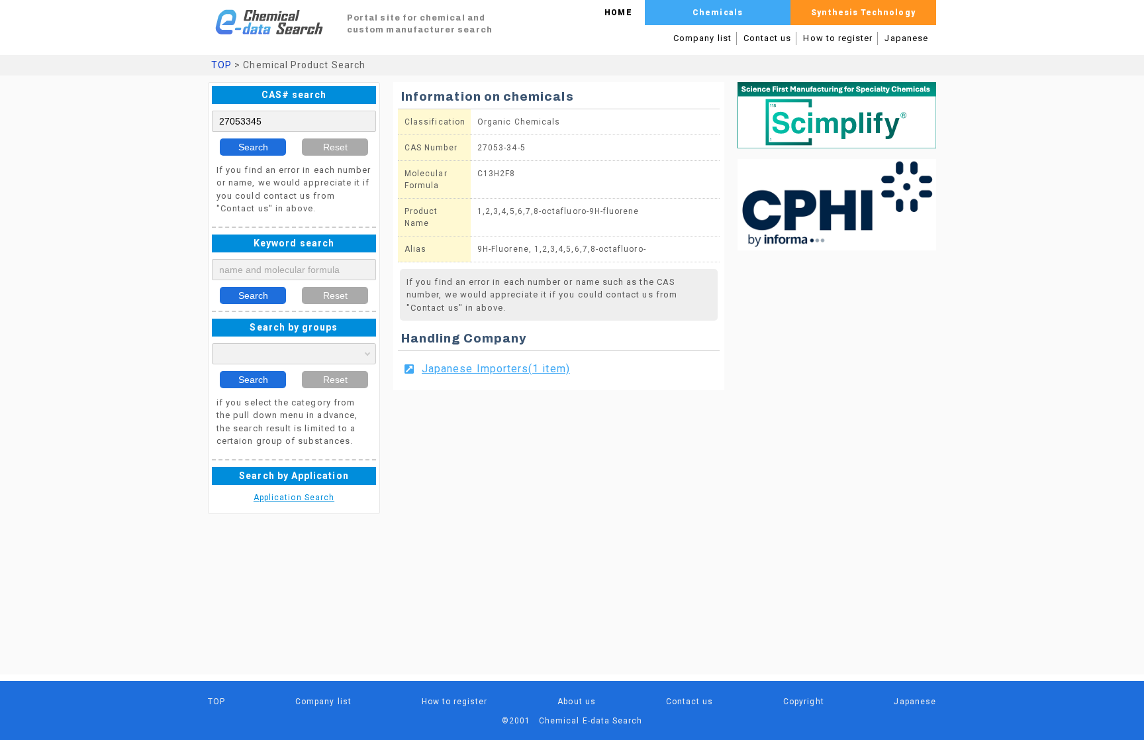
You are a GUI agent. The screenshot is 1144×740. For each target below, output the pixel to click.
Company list (702, 38)
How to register (838, 38)
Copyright (803, 701)
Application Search (294, 497)
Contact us (767, 38)
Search (253, 147)
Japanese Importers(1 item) (496, 368)
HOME (618, 12)
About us (576, 701)
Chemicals (717, 12)
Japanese (906, 38)
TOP (221, 65)
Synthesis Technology (863, 12)
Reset (335, 147)
